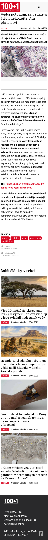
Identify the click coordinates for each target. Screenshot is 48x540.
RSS (21, 512)
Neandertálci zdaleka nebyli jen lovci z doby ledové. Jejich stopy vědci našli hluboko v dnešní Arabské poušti (23, 366)
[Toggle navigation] (44, 7)
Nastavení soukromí (15, 516)
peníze (5, 238)
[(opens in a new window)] (41, 523)
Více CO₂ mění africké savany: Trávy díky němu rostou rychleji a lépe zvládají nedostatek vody (24, 314)
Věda (5, 322)
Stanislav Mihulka (28, 28)
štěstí (24, 238)
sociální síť (7, 241)
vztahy (15, 238)
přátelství (35, 238)
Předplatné (10, 512)
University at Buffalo (9, 248)
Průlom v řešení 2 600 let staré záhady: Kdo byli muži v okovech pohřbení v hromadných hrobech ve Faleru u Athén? (24, 473)
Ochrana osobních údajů (18, 520)
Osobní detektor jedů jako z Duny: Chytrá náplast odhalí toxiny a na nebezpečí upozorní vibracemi (24, 419)
